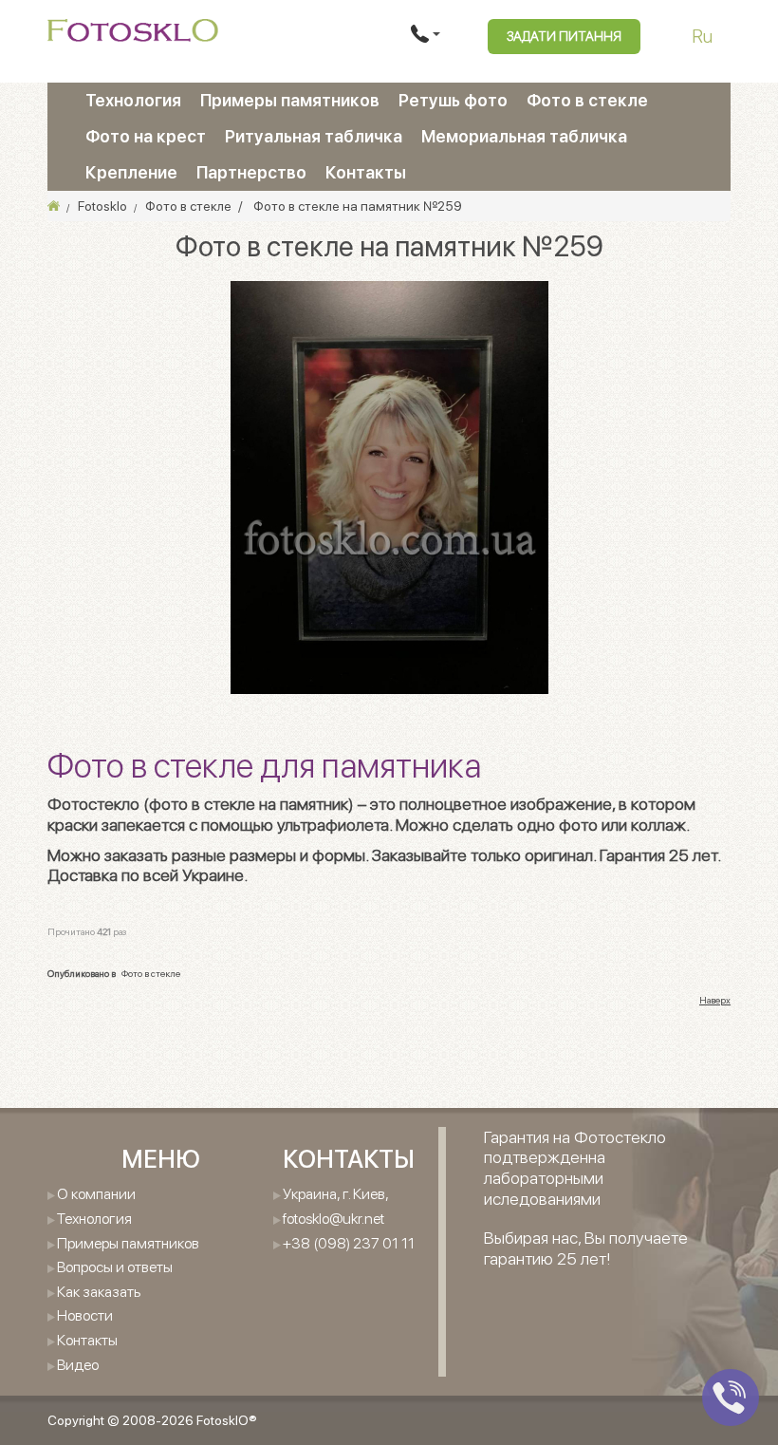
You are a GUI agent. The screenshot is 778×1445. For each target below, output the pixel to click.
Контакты (365, 172)
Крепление (131, 172)
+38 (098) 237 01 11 (349, 1243)
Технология (133, 100)
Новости (85, 1315)
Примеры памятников (290, 100)
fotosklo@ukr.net (333, 1219)
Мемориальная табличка (524, 136)
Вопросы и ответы (115, 1267)
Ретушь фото (453, 100)
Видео (78, 1365)
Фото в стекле (587, 100)
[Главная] (53, 206)
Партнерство (251, 172)
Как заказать (98, 1292)
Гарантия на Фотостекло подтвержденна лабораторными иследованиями (575, 1168)
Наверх (715, 999)
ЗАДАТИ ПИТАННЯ (564, 36)
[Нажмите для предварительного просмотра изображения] (389, 486)
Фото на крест (145, 136)
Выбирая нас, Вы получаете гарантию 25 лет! (586, 1248)
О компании (96, 1194)
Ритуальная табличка (313, 136)
